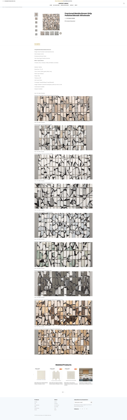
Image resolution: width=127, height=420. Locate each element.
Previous (35, 37)
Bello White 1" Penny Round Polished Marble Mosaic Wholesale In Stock (71, 384)
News (55, 409)
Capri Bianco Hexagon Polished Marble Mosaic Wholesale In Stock (85, 383)
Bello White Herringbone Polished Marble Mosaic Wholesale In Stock (56, 383)
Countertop (36, 408)
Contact (56, 403)
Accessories (36, 405)
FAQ (55, 408)
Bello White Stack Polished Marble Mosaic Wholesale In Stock (41, 383)
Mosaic (35, 402)
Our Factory (56, 405)
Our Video (56, 406)
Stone (35, 409)
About (55, 402)
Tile (35, 403)
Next (37, 37)
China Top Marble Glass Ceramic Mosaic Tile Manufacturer (63, 1)
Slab (35, 406)
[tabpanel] (41, 375)
